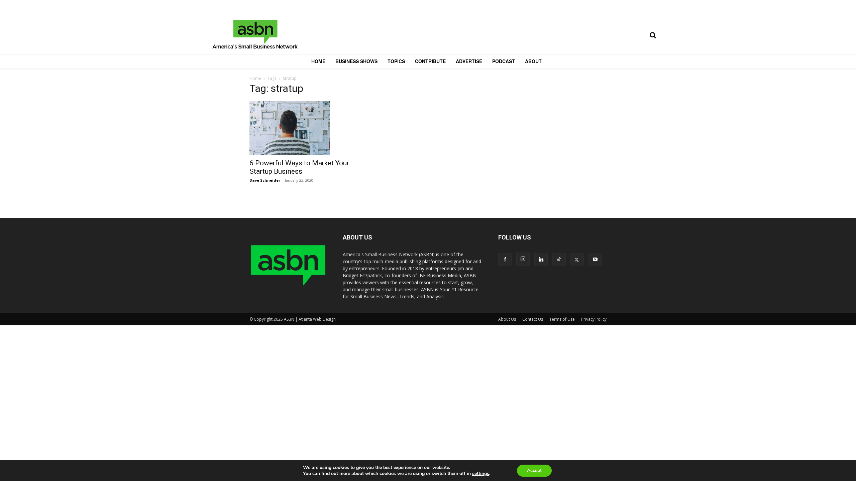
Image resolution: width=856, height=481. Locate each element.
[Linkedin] (541, 259)
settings (480, 474)
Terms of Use (562, 319)
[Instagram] (523, 259)
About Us (507, 319)
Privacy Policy (594, 319)
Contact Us (532, 319)
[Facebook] (505, 259)
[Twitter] (577, 259)
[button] (653, 35)
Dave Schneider (264, 180)
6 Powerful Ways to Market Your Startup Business (299, 167)
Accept (534, 470)
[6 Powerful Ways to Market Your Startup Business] (303, 128)
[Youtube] (595, 259)
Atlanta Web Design (317, 319)
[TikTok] (559, 259)
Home (255, 78)
